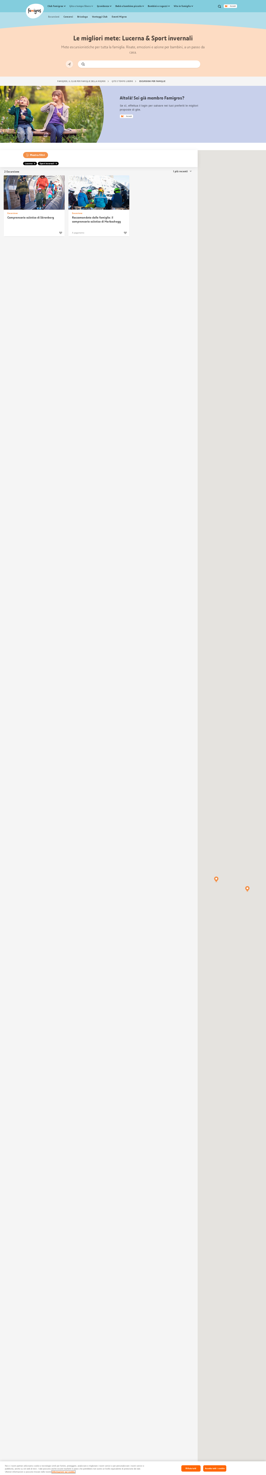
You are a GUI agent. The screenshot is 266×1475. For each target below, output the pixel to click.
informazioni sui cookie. (63, 1472)
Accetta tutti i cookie (215, 1468)
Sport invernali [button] (47, 163)
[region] (133, 1468)
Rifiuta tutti (190, 1468)
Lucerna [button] (29, 163)
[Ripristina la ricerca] (195, 64)
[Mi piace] (61, 233)
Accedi (233, 6)
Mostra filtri (37, 155)
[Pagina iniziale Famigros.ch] (35, 11)
